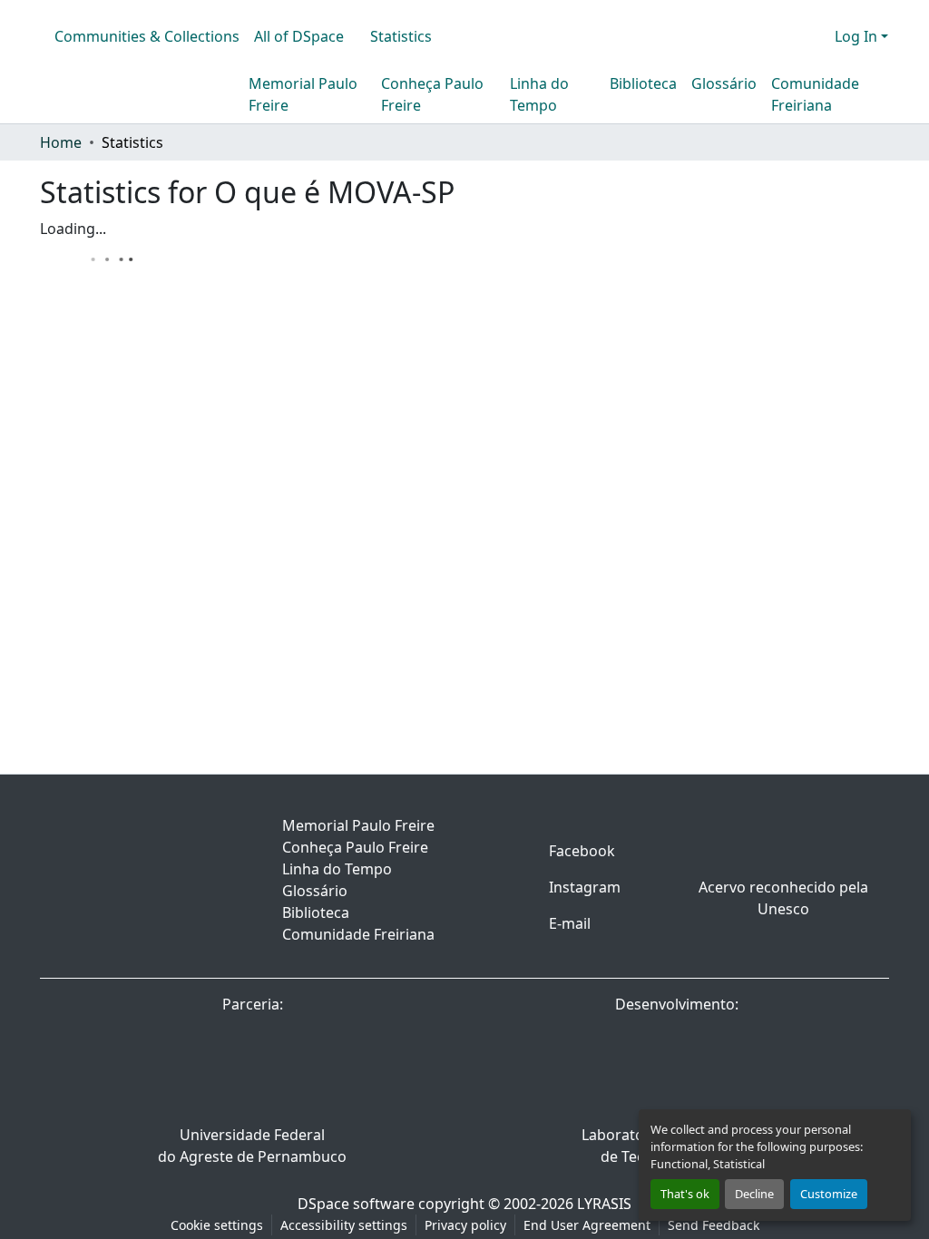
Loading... (73, 229)
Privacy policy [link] (465, 1225)
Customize (828, 1193)
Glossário (724, 83)
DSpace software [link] (356, 1204)
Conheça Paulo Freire (432, 94)
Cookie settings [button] (217, 1225)
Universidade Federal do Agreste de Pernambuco (252, 1145)
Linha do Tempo (539, 94)
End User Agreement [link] (586, 1225)
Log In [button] (858, 36)
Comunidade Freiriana (815, 94)
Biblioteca (643, 83)
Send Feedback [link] (713, 1225)
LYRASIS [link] (604, 1204)
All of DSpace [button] (299, 36)
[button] (790, 36)
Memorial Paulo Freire (303, 94)
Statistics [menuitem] (401, 36)
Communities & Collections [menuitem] (147, 36)
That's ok (684, 1193)
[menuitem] (305, 36)
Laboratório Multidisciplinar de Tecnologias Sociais (677, 1145)
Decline (754, 1193)
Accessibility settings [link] (343, 1225)
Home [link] (61, 142)
